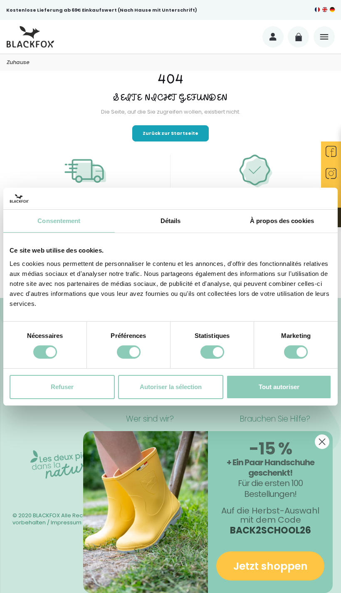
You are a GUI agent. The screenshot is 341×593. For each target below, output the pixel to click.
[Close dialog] (322, 441)
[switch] (129, 352)
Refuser (62, 386)
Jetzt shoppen (270, 566)
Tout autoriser (279, 386)
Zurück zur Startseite (170, 133)
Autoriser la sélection (171, 386)
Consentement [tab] (58, 220)
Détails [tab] (171, 220)
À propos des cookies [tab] (282, 220)
